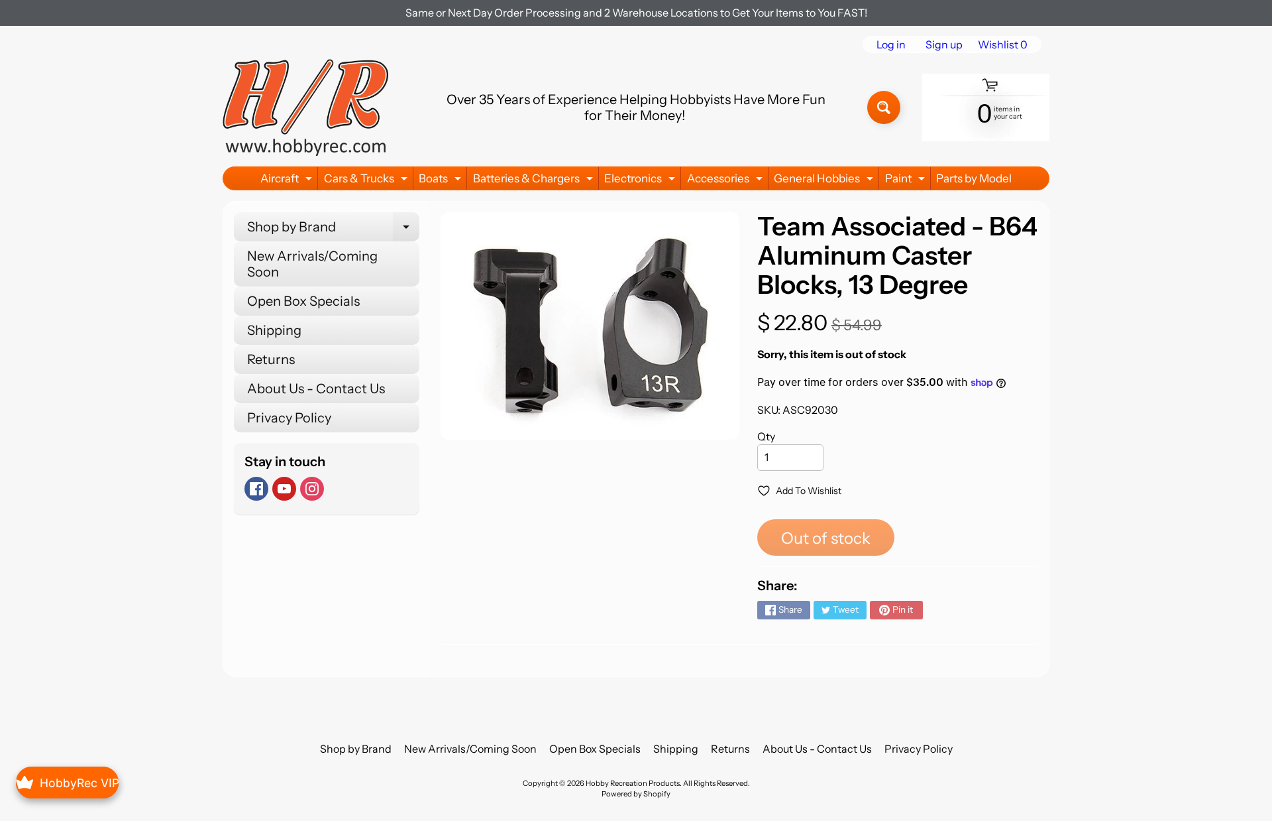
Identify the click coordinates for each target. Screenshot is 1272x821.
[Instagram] (312, 489)
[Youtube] (284, 489)
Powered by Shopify (636, 793)
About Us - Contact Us (316, 389)
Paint (906, 181)
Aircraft (287, 181)
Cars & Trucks (367, 181)
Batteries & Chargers (534, 181)
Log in (891, 44)
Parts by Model (974, 178)
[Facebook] (256, 489)
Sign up (944, 44)
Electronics (641, 181)
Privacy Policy (289, 418)
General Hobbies (825, 181)
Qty (766, 436)
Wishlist (1003, 44)
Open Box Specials (303, 301)
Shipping (274, 330)
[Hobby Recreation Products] (305, 107)
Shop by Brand (333, 230)
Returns (271, 359)
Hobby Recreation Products (633, 783)
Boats (441, 181)
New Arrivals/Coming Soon (312, 264)
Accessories (726, 181)
